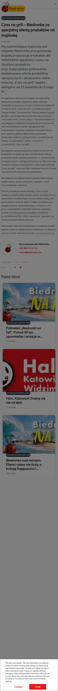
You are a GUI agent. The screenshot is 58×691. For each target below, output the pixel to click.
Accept (38, 687)
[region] (29, 675)
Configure (18, 687)
